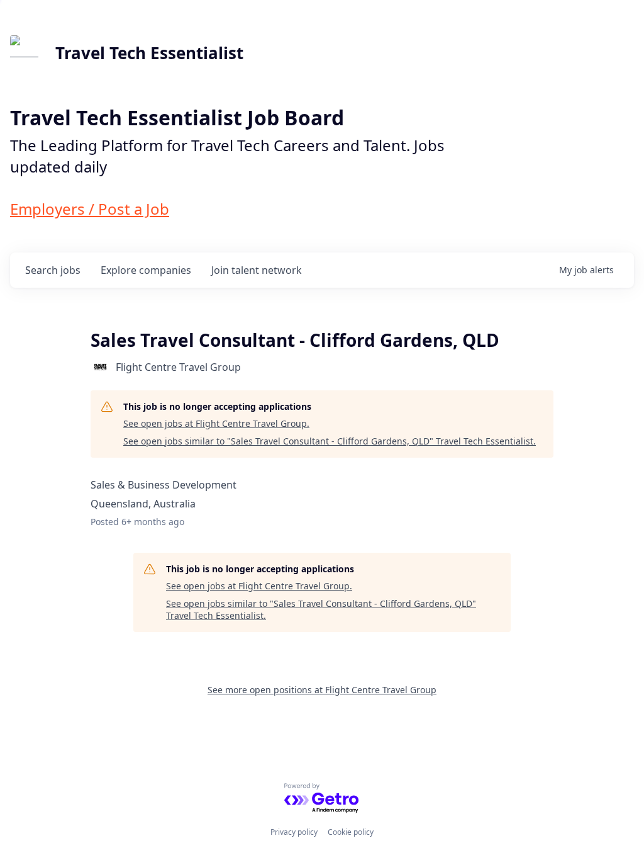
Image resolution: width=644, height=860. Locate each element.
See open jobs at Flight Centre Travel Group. (216, 423)
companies (146, 270)
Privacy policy (294, 832)
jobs (52, 270)
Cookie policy (351, 832)
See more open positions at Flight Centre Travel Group (322, 690)
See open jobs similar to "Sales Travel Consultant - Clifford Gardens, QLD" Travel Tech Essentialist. (329, 441)
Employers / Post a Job (89, 208)
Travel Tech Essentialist (149, 53)
